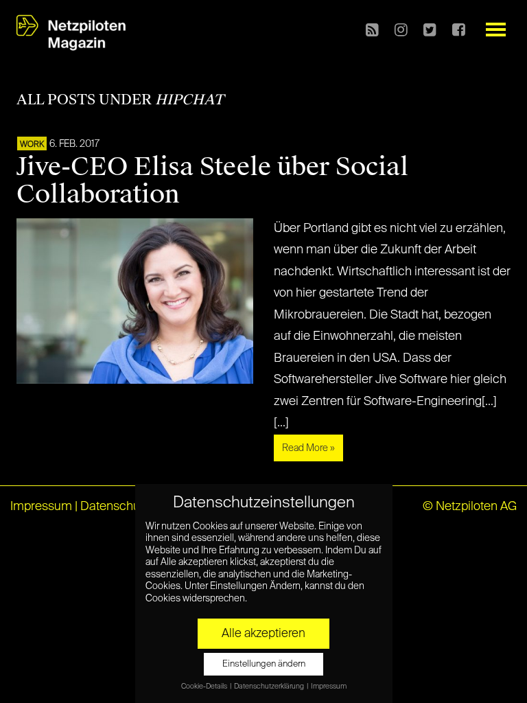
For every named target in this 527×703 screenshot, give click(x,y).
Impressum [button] (329, 686)
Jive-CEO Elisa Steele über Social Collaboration (212, 180)
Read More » (308, 448)
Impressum (41, 506)
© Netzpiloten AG (470, 506)
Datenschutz (115, 506)
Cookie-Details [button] (205, 686)
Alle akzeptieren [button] (263, 633)
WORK (32, 145)
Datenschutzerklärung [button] (269, 686)
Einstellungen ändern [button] (263, 664)
